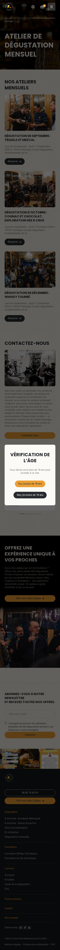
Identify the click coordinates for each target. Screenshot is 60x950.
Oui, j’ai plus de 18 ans (30, 483)
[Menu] (51, 7)
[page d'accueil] (10, 6)
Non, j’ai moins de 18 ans (30, 494)
